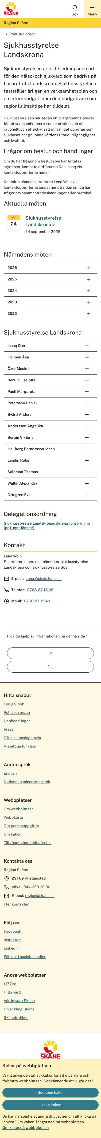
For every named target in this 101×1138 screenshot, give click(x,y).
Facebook (12, 931)
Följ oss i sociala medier (25, 956)
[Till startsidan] (11, 14)
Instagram (13, 940)
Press (8, 729)
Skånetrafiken (16, 1017)
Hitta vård (12, 992)
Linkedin (11, 948)
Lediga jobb (14, 704)
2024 (12, 290)
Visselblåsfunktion (20, 746)
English (10, 773)
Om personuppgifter (21, 826)
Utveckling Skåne (19, 1009)
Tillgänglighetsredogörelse (27, 842)
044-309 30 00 (36, 887)
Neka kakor (51, 1105)
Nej (51, 666)
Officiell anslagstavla (22, 738)
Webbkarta (13, 817)
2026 (12, 267)
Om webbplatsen (19, 809)
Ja (50, 653)
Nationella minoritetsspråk (27, 782)
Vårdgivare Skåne (19, 1000)
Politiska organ (22, 34)
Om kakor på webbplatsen (25, 1127)
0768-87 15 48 (40, 590)
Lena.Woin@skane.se (44, 578)
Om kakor (12, 834)
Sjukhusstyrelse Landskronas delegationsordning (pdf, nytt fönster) (47, 525)
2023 (12, 302)
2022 (12, 313)
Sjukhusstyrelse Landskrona (43, 221)
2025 (12, 279)
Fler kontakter (16, 904)
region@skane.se (39, 895)
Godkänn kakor (50, 1092)
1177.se (10, 984)
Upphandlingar (17, 721)
